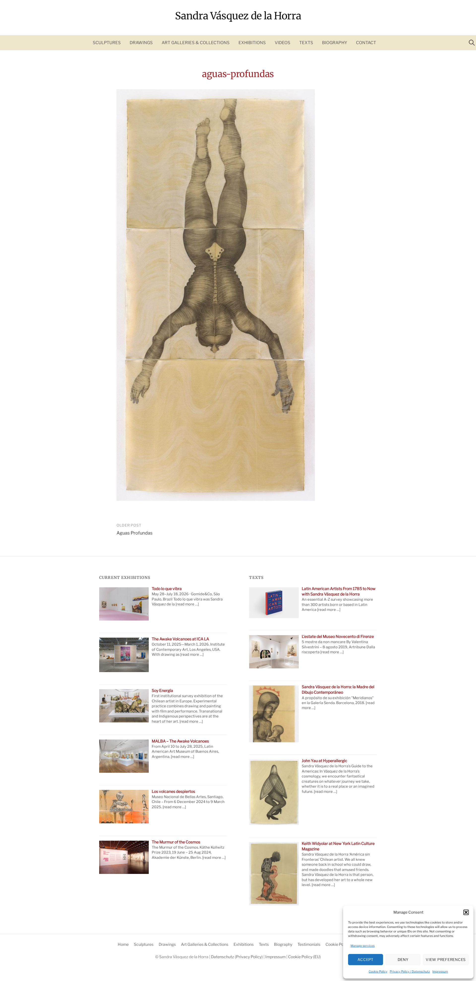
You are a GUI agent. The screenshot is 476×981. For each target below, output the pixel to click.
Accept (365, 959)
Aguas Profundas (134, 532)
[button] (466, 912)
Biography (334, 42)
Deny (403, 959)
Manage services (363, 946)
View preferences (446, 959)
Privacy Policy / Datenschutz (410, 971)
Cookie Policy (378, 971)
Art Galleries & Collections (196, 42)
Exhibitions (252, 42)
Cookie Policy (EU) (342, 944)
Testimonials (309, 944)
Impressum (440, 971)
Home (123, 944)
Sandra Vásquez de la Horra (238, 16)
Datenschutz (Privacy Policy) (237, 956)
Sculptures (107, 42)
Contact (366, 42)
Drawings (141, 42)
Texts (306, 42)
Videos (282, 42)
